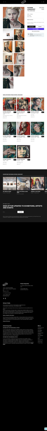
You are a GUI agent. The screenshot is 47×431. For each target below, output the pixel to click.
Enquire (39, 26)
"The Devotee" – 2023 (34, 113)
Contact (39, 336)
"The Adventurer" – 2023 (21, 137)
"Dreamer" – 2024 (20, 160)
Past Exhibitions (40, 335)
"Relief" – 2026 (5, 160)
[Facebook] (3, 298)
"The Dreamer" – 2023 (7, 137)
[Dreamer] (23, 151)
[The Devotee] (37, 104)
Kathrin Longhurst (7, 111)
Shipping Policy (40, 339)
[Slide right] (42, 186)
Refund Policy (40, 341)
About (39, 338)
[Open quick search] (5, 2)
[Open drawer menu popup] (4, 2)
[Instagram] (5, 298)
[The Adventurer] (23, 128)
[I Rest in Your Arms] (23, 104)
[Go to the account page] (41, 1)
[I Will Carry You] (37, 128)
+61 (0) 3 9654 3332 (6, 294)
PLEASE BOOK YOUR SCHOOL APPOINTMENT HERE (12, 306)
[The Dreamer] (9, 128)
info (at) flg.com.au (6, 295)
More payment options (35, 31)
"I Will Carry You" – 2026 (35, 137)
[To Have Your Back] (9, 104)
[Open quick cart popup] (43, 2)
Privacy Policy (36, 216)
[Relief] (9, 151)
